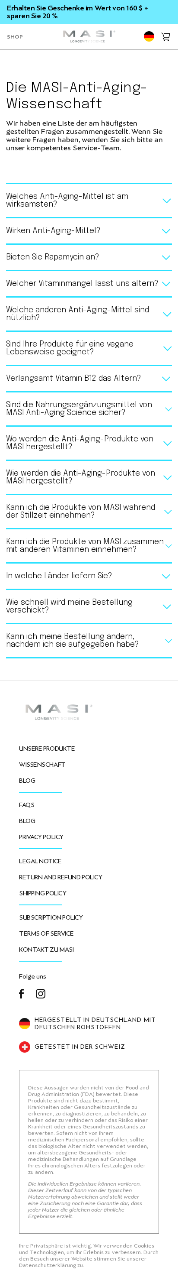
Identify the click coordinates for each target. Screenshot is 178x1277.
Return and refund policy (60, 877)
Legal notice (40, 861)
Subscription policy (51, 917)
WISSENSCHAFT (42, 764)
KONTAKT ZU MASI (46, 949)
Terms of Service (46, 933)
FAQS (26, 804)
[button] (15, 36)
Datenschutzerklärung (48, 1265)
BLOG (27, 780)
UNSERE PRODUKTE (47, 748)
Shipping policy (42, 893)
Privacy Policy (41, 836)
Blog (27, 820)
